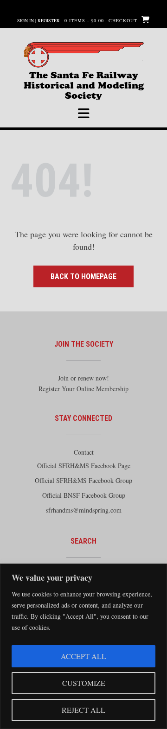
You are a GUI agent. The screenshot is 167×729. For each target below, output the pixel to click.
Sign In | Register (38, 20)
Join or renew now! (83, 378)
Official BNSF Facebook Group (83, 495)
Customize (83, 683)
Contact (84, 452)
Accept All (83, 656)
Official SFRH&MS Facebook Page (83, 465)
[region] (83, 646)
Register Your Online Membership (83, 388)
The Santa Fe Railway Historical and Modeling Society (84, 79)
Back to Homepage (83, 276)
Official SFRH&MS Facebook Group (83, 480)
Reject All (83, 710)
